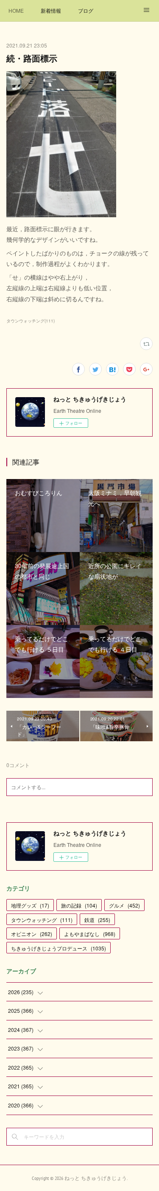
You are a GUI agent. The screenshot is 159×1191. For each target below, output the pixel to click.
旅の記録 (79, 905)
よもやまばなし (89, 933)
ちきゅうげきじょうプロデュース (58, 948)
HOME (16, 10)
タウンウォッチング (42, 919)
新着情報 (51, 10)
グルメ (124, 905)
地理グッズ (30, 905)
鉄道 (97, 919)
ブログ (85, 10)
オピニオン (31, 933)
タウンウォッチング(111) (30, 321)
